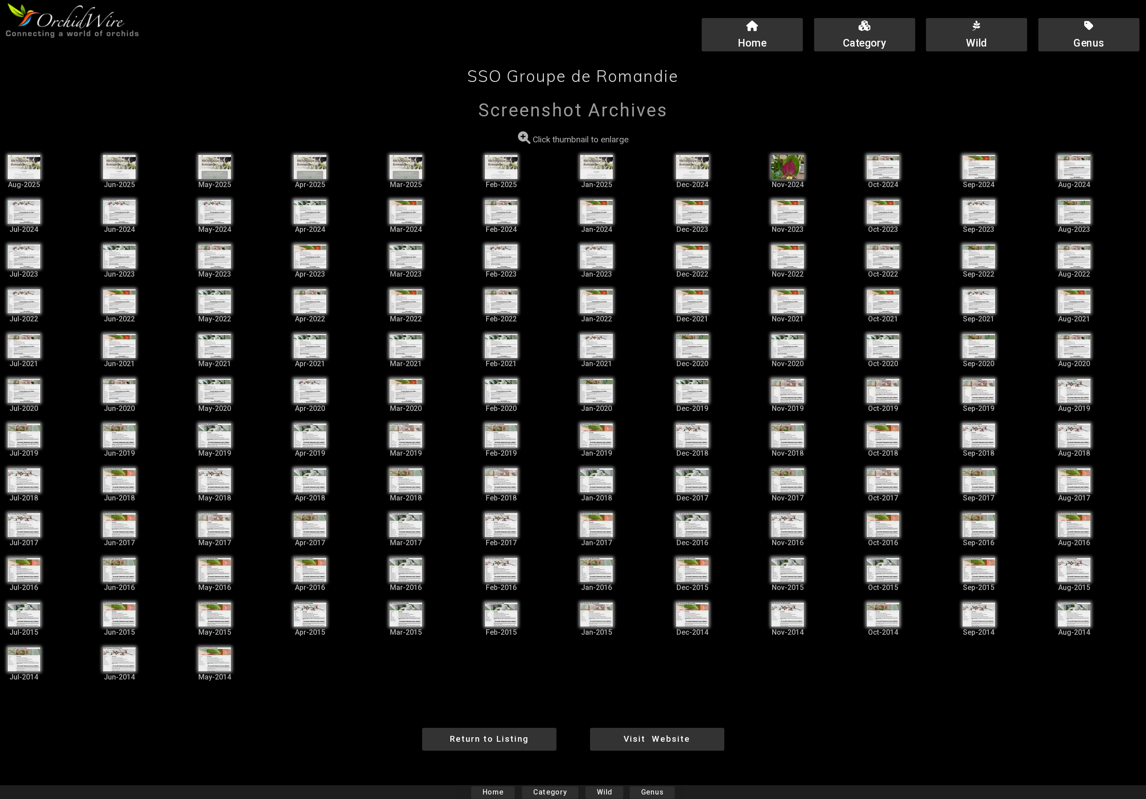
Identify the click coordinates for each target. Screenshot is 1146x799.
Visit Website (657, 739)
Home (493, 792)
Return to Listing (489, 739)
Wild (604, 792)
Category (550, 792)
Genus (652, 792)
